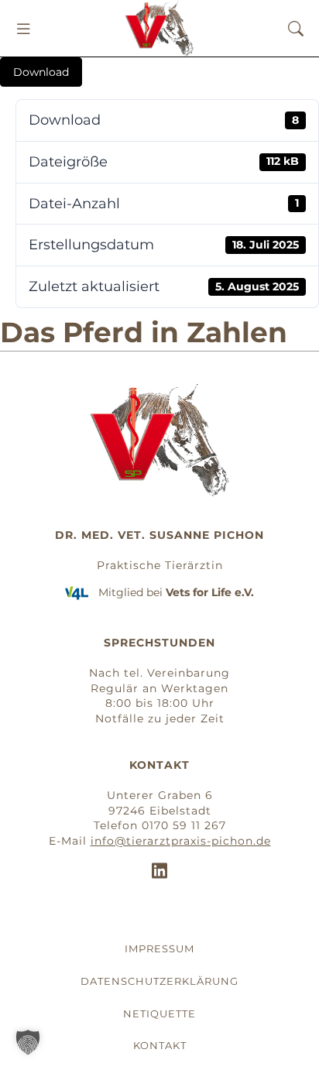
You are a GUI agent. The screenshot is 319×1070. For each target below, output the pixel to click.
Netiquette (159, 1013)
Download (41, 72)
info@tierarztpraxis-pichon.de (181, 841)
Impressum (159, 948)
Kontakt (160, 1045)
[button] (23, 28)
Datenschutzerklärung (159, 981)
